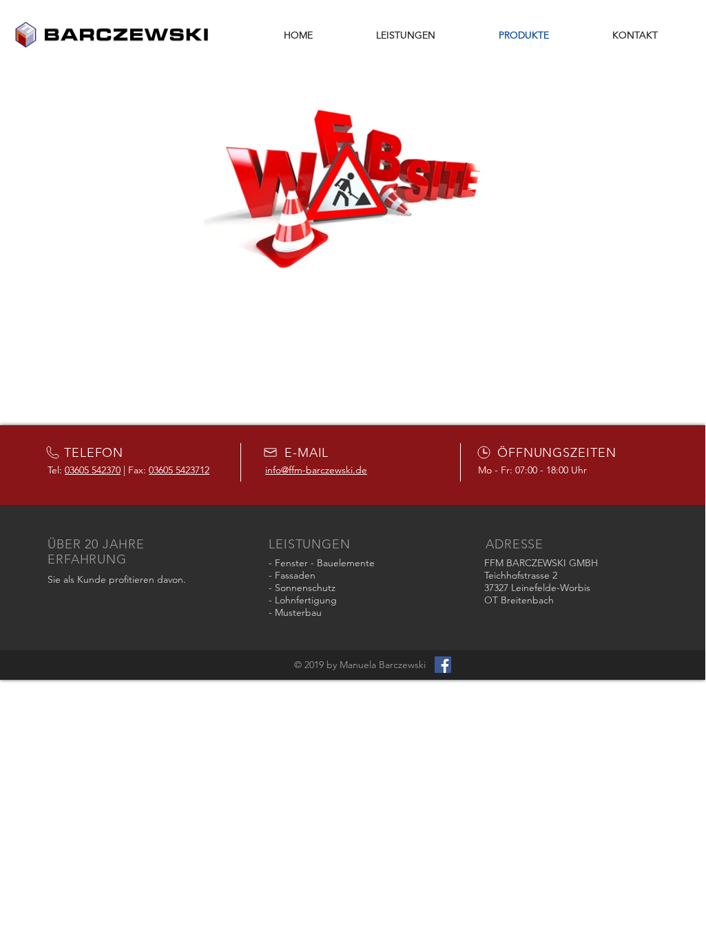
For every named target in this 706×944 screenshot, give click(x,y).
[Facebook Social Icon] (443, 664)
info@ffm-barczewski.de (316, 470)
